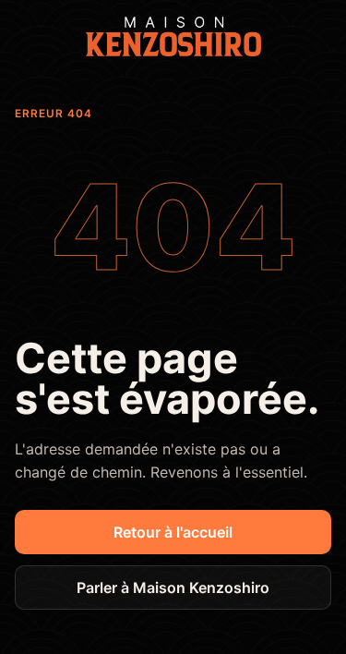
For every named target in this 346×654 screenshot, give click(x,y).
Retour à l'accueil (173, 532)
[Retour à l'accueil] (173, 36)
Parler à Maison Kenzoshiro (173, 587)
